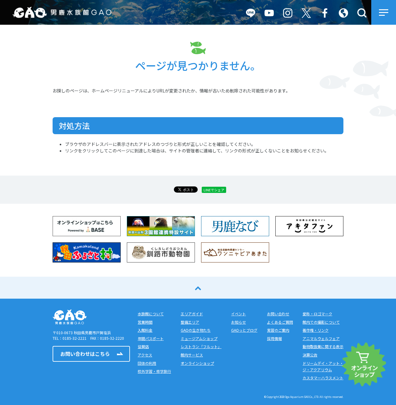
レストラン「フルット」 (201, 346)
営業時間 (145, 322)
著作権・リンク (316, 330)
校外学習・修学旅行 (154, 371)
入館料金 (145, 330)
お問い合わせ (278, 313)
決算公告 (310, 354)
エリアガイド (192, 313)
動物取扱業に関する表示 (323, 346)
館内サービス (192, 354)
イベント (238, 313)
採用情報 (274, 338)
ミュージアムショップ (199, 338)
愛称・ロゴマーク (317, 313)
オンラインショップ (197, 363)
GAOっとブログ (244, 330)
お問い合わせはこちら (85, 353)
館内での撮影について (321, 322)
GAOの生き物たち (196, 330)
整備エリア (190, 322)
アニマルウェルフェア (321, 338)
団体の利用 (147, 363)
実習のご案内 (278, 330)
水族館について (151, 313)
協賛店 (143, 346)
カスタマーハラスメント (323, 377)
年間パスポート (151, 338)
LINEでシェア (214, 189)
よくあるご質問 (280, 322)
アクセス (145, 354)
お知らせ (238, 322)
